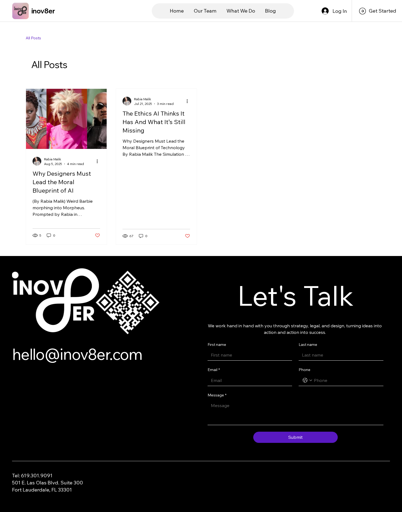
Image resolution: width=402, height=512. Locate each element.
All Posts (33, 38)
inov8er (43, 11)
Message (217, 395)
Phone (304, 369)
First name (217, 344)
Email (214, 369)
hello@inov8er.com (77, 354)
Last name (308, 344)
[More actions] (99, 161)
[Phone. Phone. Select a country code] (307, 380)
